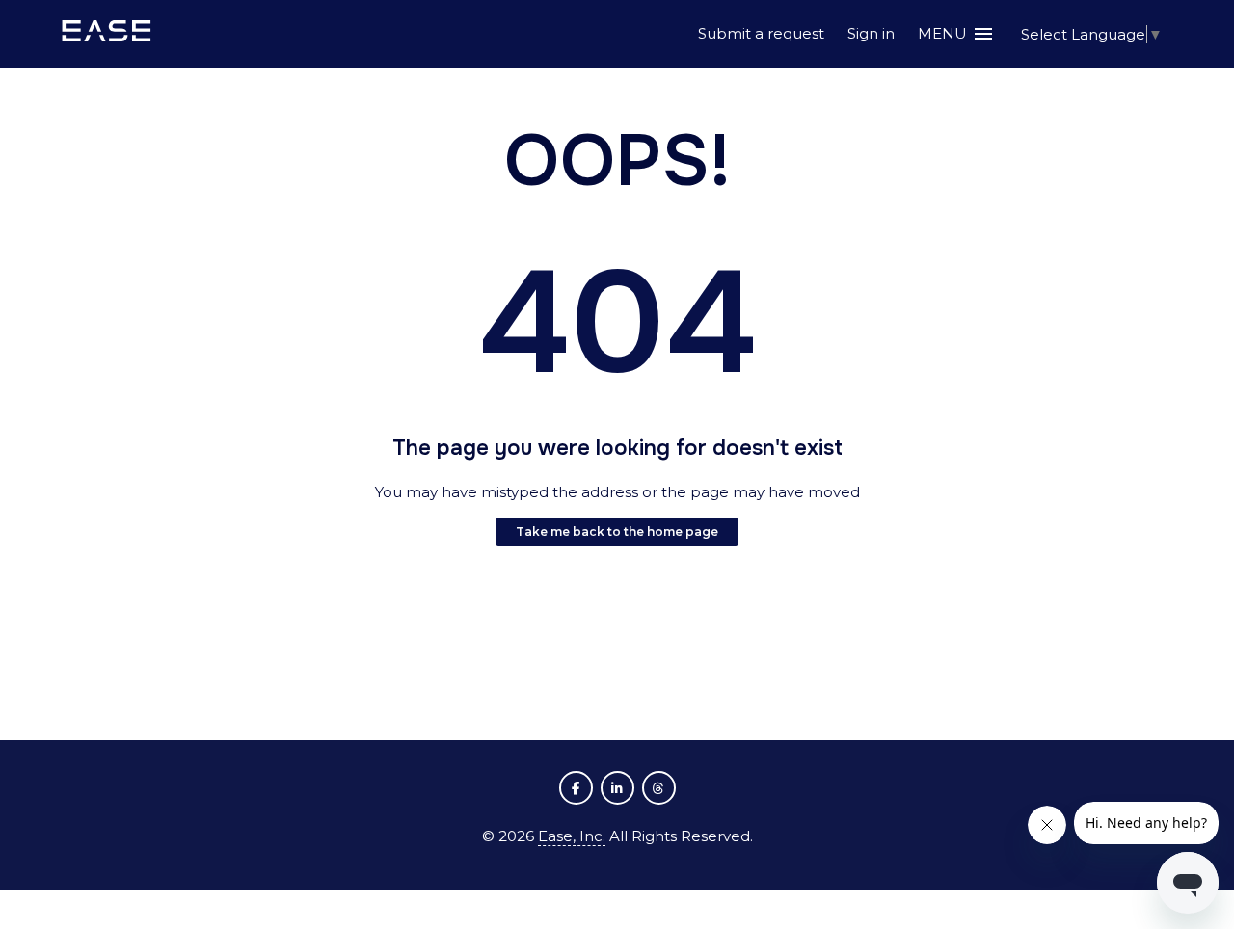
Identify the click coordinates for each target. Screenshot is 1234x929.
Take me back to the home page (617, 531)
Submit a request (761, 33)
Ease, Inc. (571, 836)
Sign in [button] (871, 33)
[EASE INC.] (106, 34)
